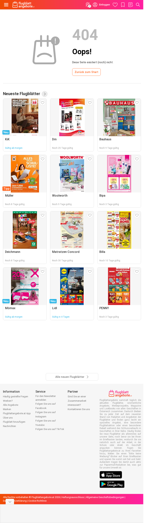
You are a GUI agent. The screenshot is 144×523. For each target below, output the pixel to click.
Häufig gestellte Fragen (15, 396)
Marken (7, 409)
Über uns (8, 417)
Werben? (8, 400)
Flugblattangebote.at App (17, 413)
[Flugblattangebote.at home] (23, 4)
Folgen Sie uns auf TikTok (49, 429)
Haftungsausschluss (73, 497)
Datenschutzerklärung (15, 500)
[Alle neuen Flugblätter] (45, 94)
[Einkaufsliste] (131, 5)
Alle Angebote (10, 405)
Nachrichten (9, 426)
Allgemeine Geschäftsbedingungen (105, 497)
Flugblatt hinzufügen (14, 421)
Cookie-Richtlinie (37, 500)
